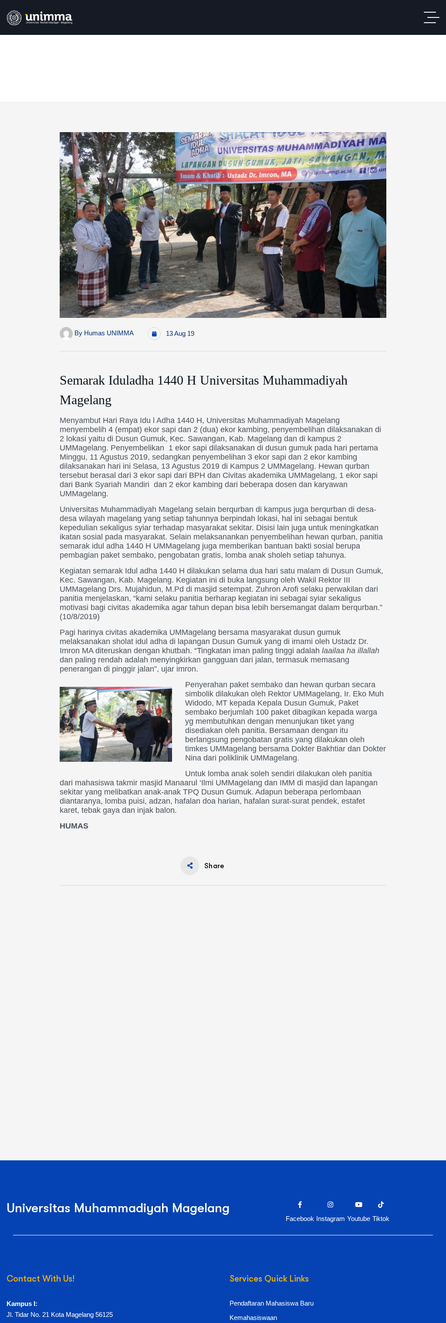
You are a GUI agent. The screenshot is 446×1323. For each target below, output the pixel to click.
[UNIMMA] (39, 17)
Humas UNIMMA (109, 333)
